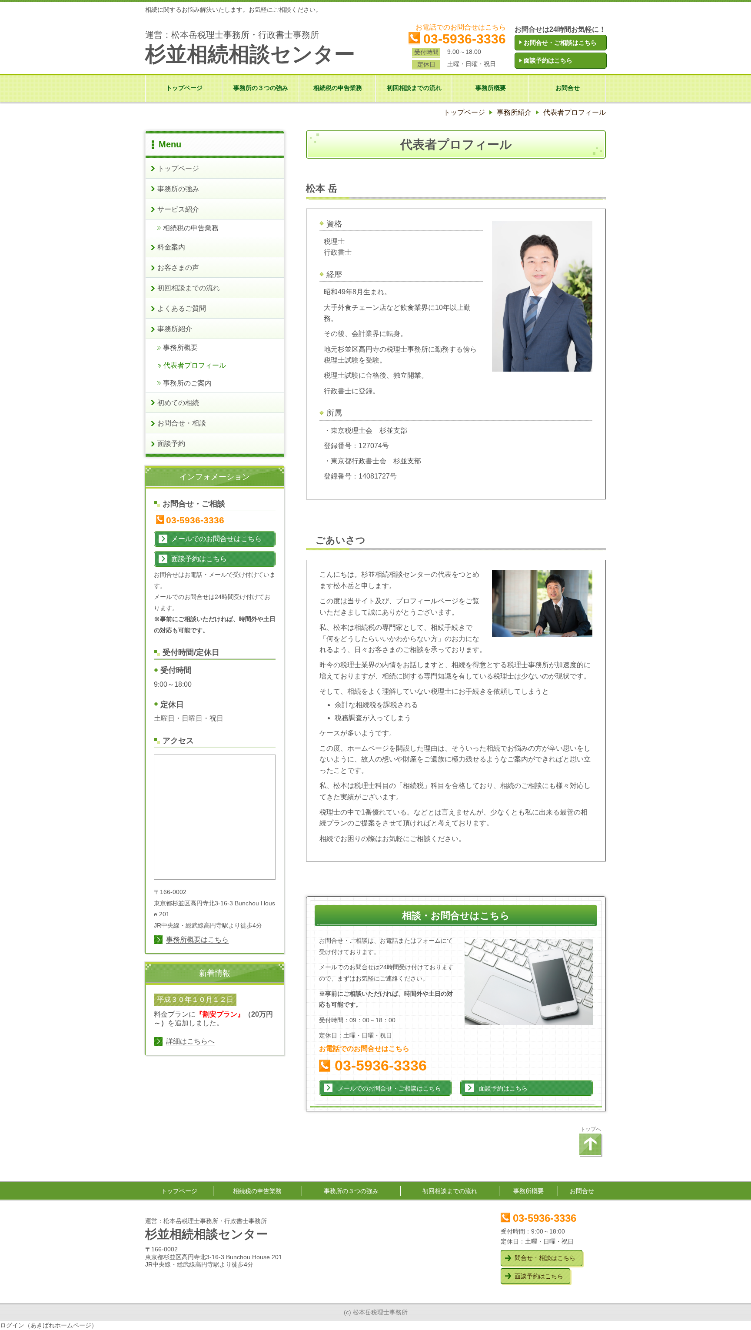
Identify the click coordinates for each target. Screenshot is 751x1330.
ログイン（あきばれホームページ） (48, 1325)
